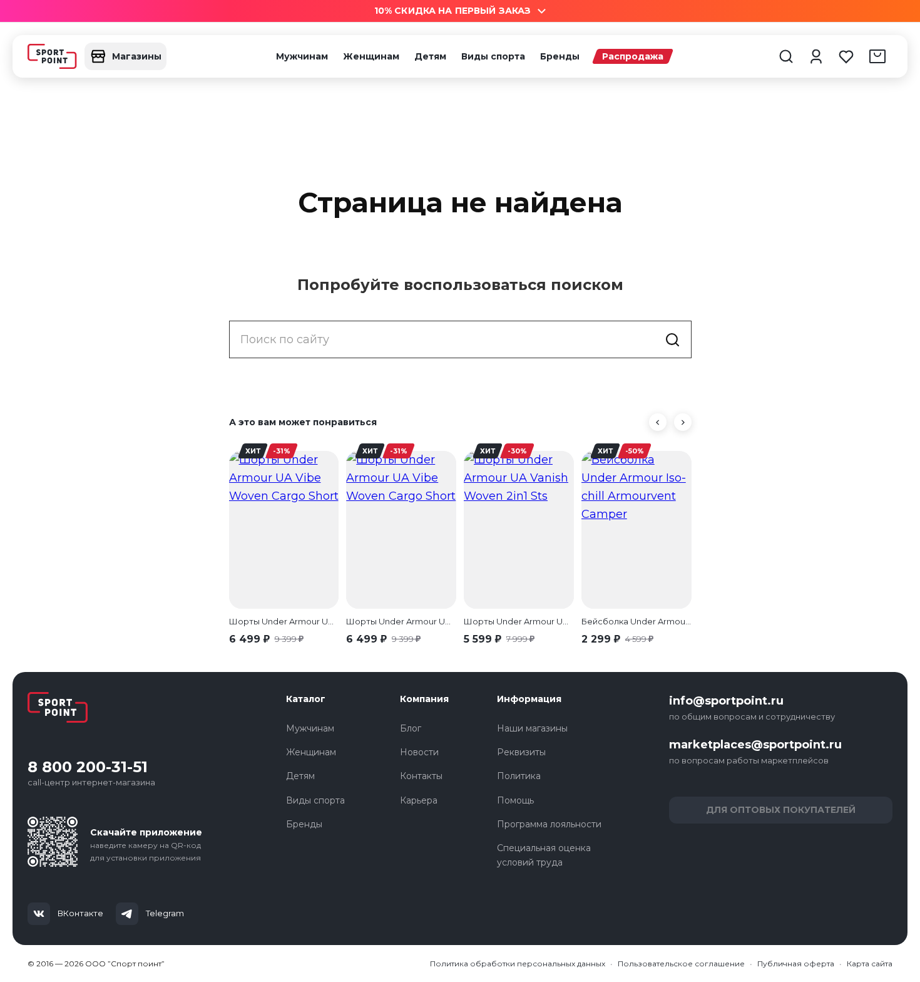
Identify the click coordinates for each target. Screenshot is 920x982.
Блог (410, 728)
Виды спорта (493, 56)
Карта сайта (869, 963)
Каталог (305, 699)
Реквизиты (521, 752)
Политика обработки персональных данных (517, 963)
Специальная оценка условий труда (544, 854)
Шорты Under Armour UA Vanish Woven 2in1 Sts (519, 621)
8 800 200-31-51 (88, 767)
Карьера (418, 800)
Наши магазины (532, 728)
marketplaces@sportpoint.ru (755, 745)
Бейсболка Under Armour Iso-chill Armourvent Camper (636, 621)
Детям (430, 56)
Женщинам (371, 56)
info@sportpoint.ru (726, 701)
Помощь (515, 800)
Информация (529, 699)
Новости (419, 752)
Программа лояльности (549, 824)
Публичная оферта (795, 963)
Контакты (421, 776)
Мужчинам (302, 56)
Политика (519, 776)
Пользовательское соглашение (681, 963)
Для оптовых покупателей (781, 809)
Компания (424, 699)
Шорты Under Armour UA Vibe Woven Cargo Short (284, 621)
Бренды (560, 56)
